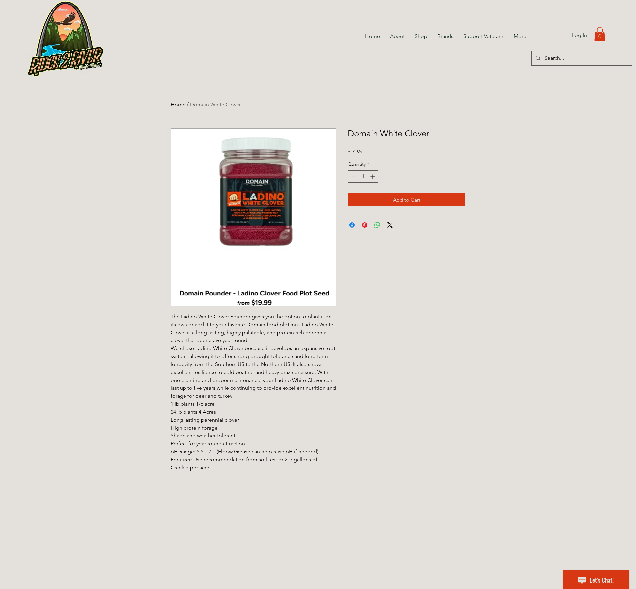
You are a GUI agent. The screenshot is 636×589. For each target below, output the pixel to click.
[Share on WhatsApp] (377, 225)
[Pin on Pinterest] (365, 225)
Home (178, 104)
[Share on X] (390, 225)
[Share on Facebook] (352, 225)
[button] (600, 34)
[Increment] (373, 176)
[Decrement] (353, 176)
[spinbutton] (363, 176)
